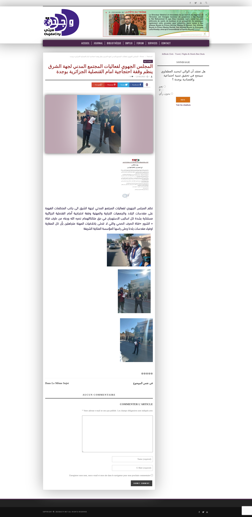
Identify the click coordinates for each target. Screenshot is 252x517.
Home (142, 56)
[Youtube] (201, 3)
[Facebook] (190, 3)
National (149, 56)
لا (159, 89)
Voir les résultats (183, 105)
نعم (161, 86)
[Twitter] (195, 3)
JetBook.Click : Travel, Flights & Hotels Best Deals (183, 54)
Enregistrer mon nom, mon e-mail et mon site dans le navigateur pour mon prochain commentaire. (109, 475)
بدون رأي (164, 93)
